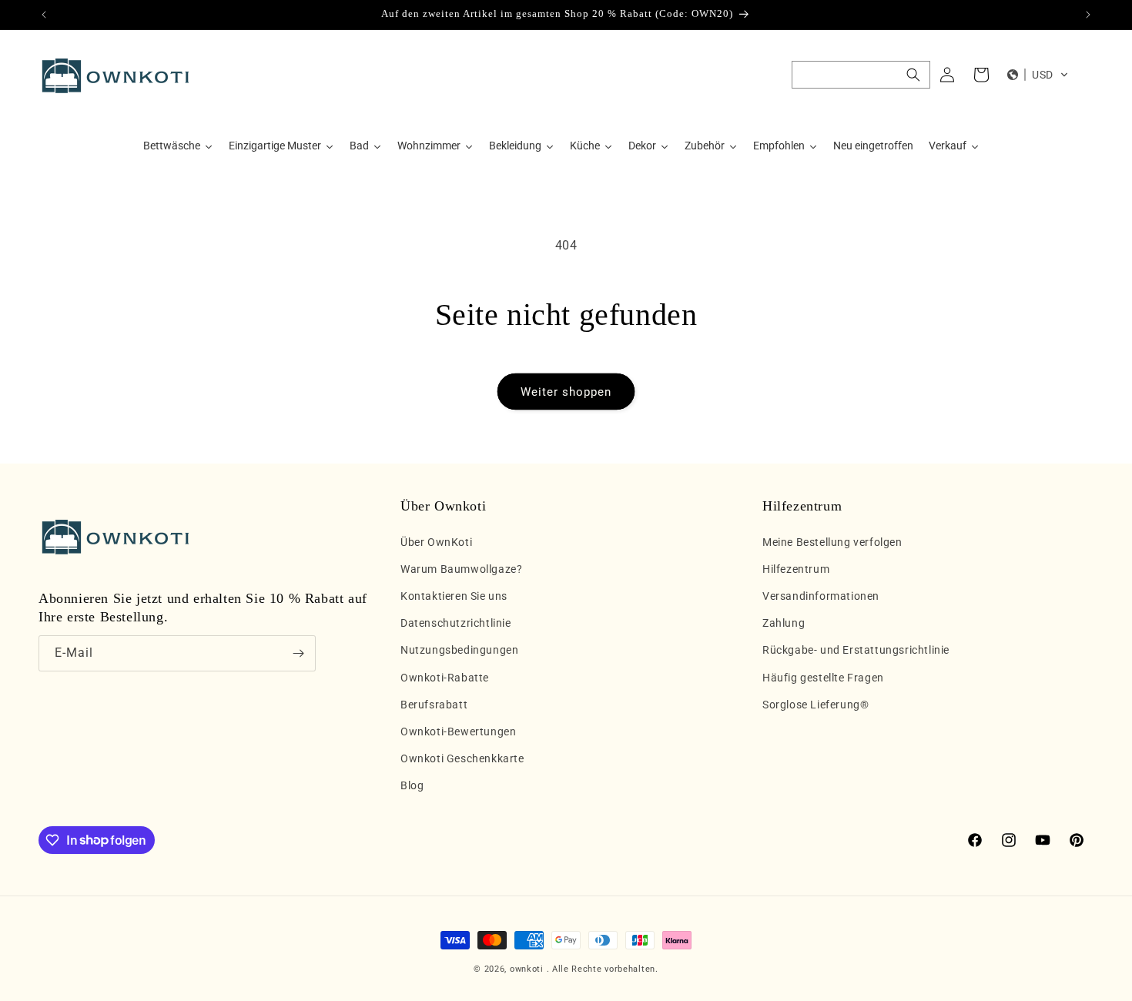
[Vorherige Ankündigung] (44, 14)
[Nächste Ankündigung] (1088, 14)
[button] (861, 75)
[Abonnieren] (298, 653)
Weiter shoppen (566, 392)
